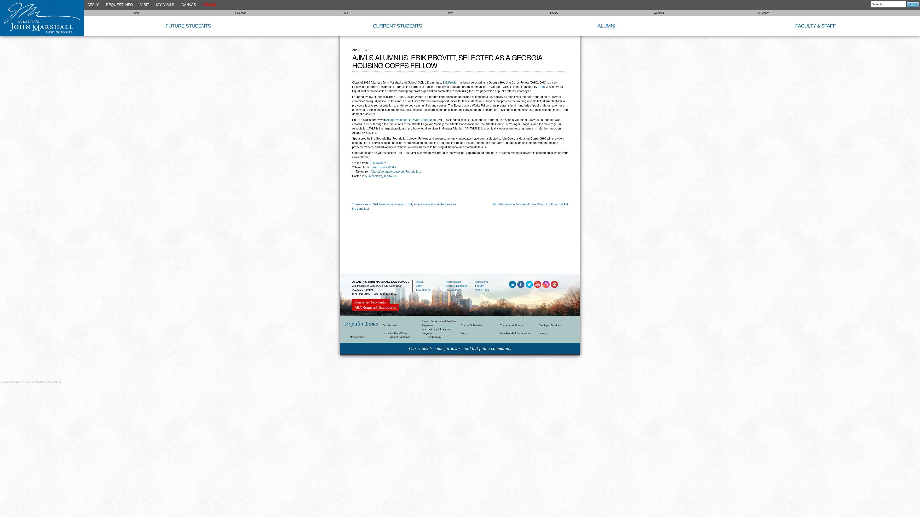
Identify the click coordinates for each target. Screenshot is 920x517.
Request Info (119, 5)
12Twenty (763, 12)
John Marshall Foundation (515, 333)
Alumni (606, 25)
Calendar (240, 12)
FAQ (345, 12)
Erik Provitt (449, 82)
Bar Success (390, 325)
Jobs (463, 333)
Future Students (188, 25)
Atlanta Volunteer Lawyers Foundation (411, 120)
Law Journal (423, 289)
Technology (434, 337)
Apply (93, 5)
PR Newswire (377, 163)
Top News (390, 176)
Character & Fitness (511, 325)
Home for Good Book (395, 333)
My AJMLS (165, 5)
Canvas (188, 5)
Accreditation (453, 281)
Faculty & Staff (815, 25)
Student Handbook (399, 337)
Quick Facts (482, 289)
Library (554, 12)
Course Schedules (471, 325)
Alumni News (373, 176)
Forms (450, 12)
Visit (144, 5)
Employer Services (550, 325)
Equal (542, 87)
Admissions (482, 281)
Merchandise (357, 337)
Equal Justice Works (383, 167)
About (136, 12)
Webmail (659, 12)
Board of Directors (456, 285)
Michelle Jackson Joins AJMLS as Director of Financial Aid (530, 204)
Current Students (397, 25)
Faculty (479, 285)
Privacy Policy (454, 289)
